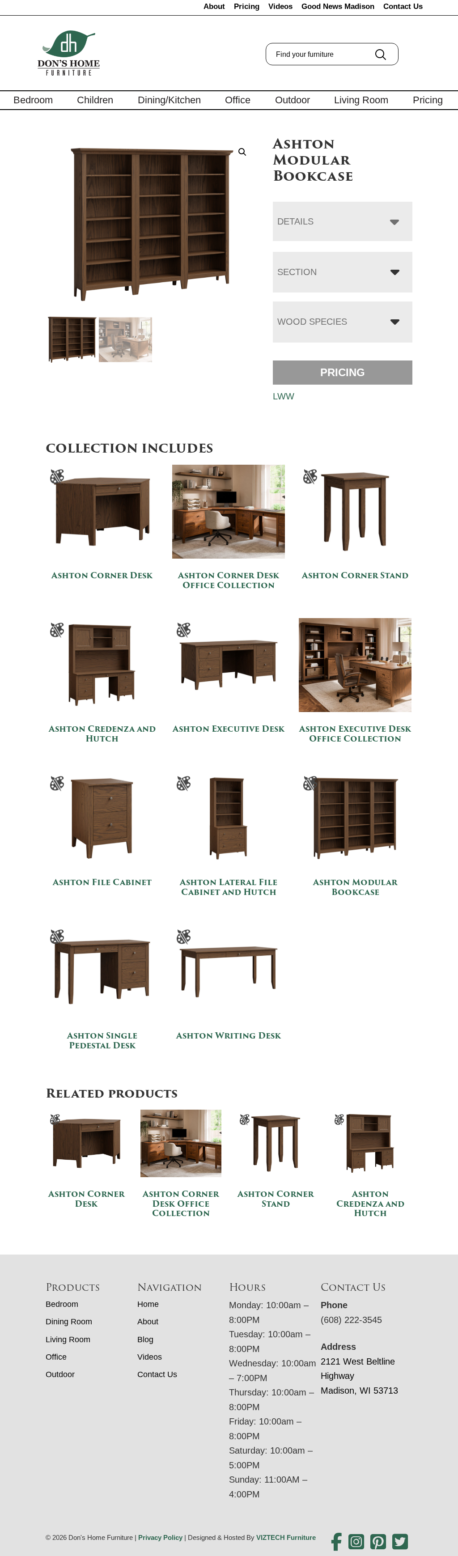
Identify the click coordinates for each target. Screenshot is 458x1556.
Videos (280, 6)
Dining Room (69, 1321)
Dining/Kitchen (169, 100)
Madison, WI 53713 (359, 1390)
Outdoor (292, 100)
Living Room (361, 100)
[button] (242, 152)
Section (297, 272)
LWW (283, 396)
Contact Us (403, 6)
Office (237, 100)
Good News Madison (337, 6)
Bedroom (33, 100)
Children (95, 100)
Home (148, 1304)
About (214, 6)
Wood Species (312, 321)
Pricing (246, 6)
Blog (145, 1339)
